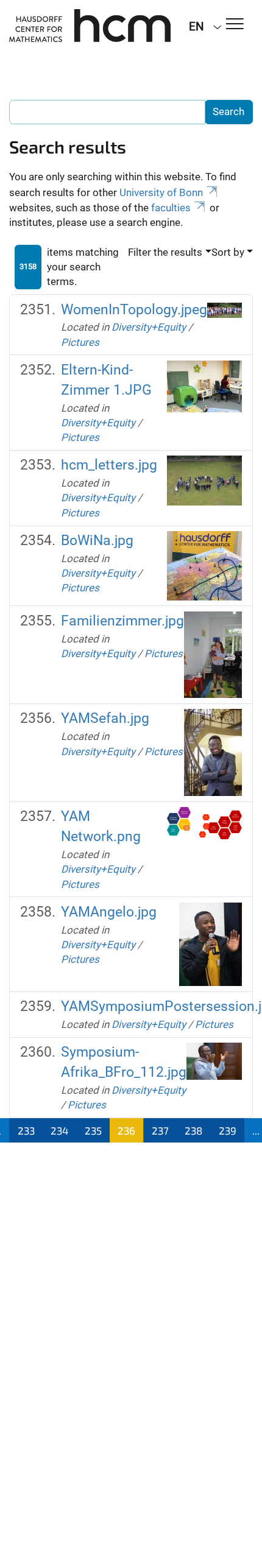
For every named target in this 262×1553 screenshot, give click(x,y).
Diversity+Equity (149, 327)
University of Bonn (161, 192)
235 (93, 1130)
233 (26, 1130)
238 (193, 1130)
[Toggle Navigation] (235, 24)
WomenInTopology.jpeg (134, 309)
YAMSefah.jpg (105, 718)
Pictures (80, 342)
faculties (171, 208)
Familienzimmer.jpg (122, 621)
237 (160, 1130)
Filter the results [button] (165, 252)
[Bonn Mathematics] (90, 25)
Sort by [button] (227, 252)
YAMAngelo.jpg (109, 912)
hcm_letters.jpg (109, 465)
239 (227, 1130)
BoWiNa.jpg (97, 540)
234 (59, 1130)
